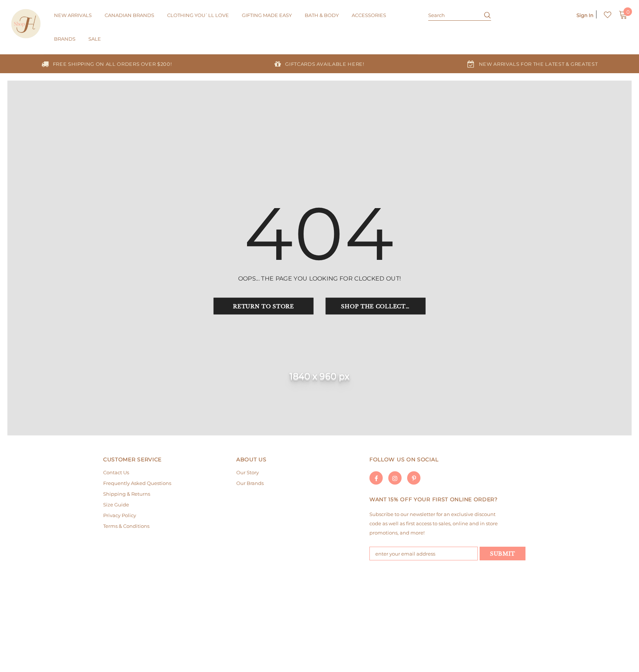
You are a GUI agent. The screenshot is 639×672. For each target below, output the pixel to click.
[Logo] (27, 23)
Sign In (585, 15)
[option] (106, 63)
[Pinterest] (413, 478)
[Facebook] (376, 478)
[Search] (484, 14)
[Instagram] (395, 478)
